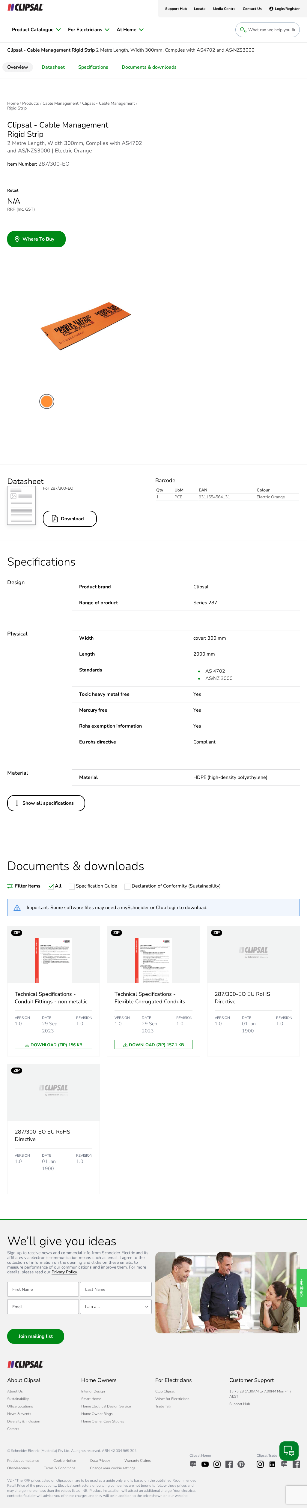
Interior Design (93, 1391)
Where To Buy (38, 239)
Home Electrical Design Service (106, 1406)
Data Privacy (100, 1460)
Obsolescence (18, 1468)
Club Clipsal (164, 1391)
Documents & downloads (149, 67)
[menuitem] (36, 29)
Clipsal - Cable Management (108, 103)
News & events (19, 1413)
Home (13, 103)
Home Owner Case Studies (102, 1421)
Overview (17, 67)
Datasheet (53, 67)
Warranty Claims (137, 1460)
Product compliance (23, 1460)
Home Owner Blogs (97, 1413)
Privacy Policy (64, 1272)
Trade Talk (163, 1406)
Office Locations (20, 1406)
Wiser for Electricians (172, 1398)
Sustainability (18, 1398)
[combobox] (116, 1306)
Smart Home (91, 1398)
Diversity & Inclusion (23, 1421)
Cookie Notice (64, 1460)
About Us (15, 1391)
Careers (13, 1428)
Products (30, 103)
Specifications (93, 67)
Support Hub (239, 1403)
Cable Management (61, 103)
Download (72, 518)
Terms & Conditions (60, 1468)
